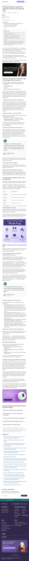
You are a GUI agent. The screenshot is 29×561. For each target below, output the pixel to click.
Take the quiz (20, 385)
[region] (14, 199)
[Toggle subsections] (2, 23)
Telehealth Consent (4, 558)
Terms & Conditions (8, 557)
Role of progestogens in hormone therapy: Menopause (14, 461)
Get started (20, 1)
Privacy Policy (3, 557)
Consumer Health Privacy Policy (16, 557)
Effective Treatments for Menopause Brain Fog (10, 26)
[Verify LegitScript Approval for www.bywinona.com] (11, 555)
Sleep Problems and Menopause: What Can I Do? (13, 484)
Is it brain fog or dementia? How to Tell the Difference (11, 24)
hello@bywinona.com (10, 558)
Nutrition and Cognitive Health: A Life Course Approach (14, 472)
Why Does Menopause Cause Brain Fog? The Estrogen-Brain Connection (13, 23)
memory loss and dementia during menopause (15, 216)
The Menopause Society (6, 275)
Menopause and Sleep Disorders (10, 456)
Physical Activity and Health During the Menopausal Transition (15, 463)
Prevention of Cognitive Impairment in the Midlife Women (14, 454)
